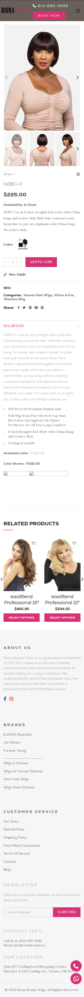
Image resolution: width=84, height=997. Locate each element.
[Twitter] (24, 308)
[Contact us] (76, 978)
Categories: (13, 295)
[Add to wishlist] (33, 543)
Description (14, 326)
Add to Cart (41, 262)
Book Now (49, 15)
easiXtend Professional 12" (62, 599)
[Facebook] (18, 308)
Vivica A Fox (64, 295)
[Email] (36, 308)
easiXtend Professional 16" (21, 599)
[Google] (30, 308)
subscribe (67, 912)
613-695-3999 (52, 6)
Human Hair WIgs (38, 295)
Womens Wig (14, 299)
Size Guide (17, 274)
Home (8, 174)
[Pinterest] (42, 308)
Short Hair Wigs (16, 779)
